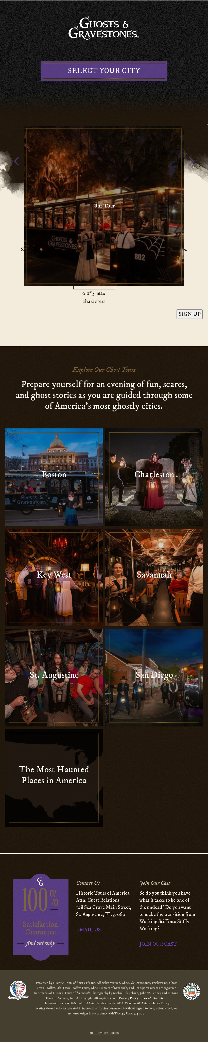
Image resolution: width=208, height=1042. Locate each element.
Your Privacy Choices (104, 1033)
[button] (191, 162)
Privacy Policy (129, 998)
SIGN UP (190, 314)
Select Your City (104, 70)
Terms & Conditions (154, 998)
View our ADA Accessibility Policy (147, 1003)
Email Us (88, 930)
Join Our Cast (158, 944)
